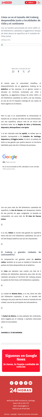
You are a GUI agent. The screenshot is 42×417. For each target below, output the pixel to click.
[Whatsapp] (13, 71)
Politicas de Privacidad (21, 408)
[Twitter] (24, 71)
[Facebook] (18, 71)
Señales (31, 2)
